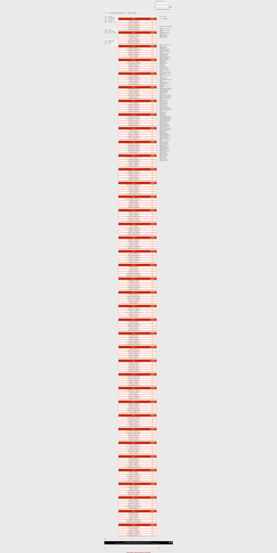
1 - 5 (152, 66)
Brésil (164, 61)
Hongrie (165, 106)
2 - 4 (152, 148)
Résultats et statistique (118, 12)
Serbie (164, 152)
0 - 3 (152, 68)
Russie (165, 150)
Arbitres (109, 44)
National (166, 36)
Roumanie (167, 149)
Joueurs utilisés (111, 30)
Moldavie (166, 134)
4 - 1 (152, 37)
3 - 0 (152, 70)
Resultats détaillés (112, 17)
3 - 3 (152, 109)
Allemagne (167, 49)
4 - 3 (152, 107)
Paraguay (167, 137)
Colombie (167, 68)
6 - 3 (152, 501)
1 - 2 (152, 38)
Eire (163, 85)
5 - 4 (152, 297)
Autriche (165, 55)
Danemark (167, 82)
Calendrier (135, 12)
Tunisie (165, 158)
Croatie (165, 81)
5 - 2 (152, 62)
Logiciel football (147, 552)
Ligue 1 (165, 33)
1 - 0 (152, 25)
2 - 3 (152, 20)
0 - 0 (152, 22)
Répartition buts (111, 40)
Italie (164, 114)
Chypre (165, 67)
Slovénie (166, 154)
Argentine (167, 53)
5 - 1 (152, 403)
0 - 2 (152, 26)
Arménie (166, 54)
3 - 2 (152, 47)
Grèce (164, 105)
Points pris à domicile (112, 33)
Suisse (165, 157)
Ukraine (165, 160)
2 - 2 (152, 34)
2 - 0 (152, 52)
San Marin (167, 151)
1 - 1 (152, 21)
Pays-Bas (167, 141)
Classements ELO (111, 19)
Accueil (112, 12)
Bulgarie (166, 62)
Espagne (166, 91)
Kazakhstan (167, 120)
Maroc (164, 132)
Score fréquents (111, 41)
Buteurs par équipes (112, 31)
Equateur (166, 90)
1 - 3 (152, 92)
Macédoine (167, 129)
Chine (164, 66)
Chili (164, 65)
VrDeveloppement (154, 546)
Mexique (166, 133)
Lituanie (165, 127)
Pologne (166, 142)
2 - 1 (152, 27)
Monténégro (168, 135)
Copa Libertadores (166, 71)
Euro (164, 93)
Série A (165, 37)
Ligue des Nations (166, 126)
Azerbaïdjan (168, 57)
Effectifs (109, 29)
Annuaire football (130, 552)
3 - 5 (152, 312)
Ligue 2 (165, 34)
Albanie (165, 46)
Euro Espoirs (168, 95)
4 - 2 (152, 36)
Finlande (166, 100)
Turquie (165, 159)
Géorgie (165, 102)
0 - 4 (152, 287)
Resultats (110, 16)
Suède (164, 155)
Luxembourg (168, 128)
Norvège (166, 136)
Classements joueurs (112, 22)
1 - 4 (152, 150)
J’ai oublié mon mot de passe (161, 9)
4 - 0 (152, 180)
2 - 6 (152, 186)
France (165, 101)
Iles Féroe (167, 107)
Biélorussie (167, 59)
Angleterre (167, 50)
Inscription (168, 9)
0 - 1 (152, 29)
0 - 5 (152, 55)
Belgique (166, 58)
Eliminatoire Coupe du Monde (165, 88)
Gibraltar (166, 104)
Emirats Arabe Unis (167, 89)
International (168, 108)
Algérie (165, 48)
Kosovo (165, 122)
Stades (109, 42)
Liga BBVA (167, 32)
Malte (164, 131)
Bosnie (165, 60)
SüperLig (130, 12)
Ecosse (165, 84)
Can (164, 63)
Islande (165, 111)
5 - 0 (152, 83)
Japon (164, 115)
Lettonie (165, 123)
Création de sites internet (139, 552)
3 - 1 (152, 54)
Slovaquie (167, 153)
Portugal (166, 143)
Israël (164, 113)
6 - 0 (152, 437)
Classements (110, 18)
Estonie (165, 92)
